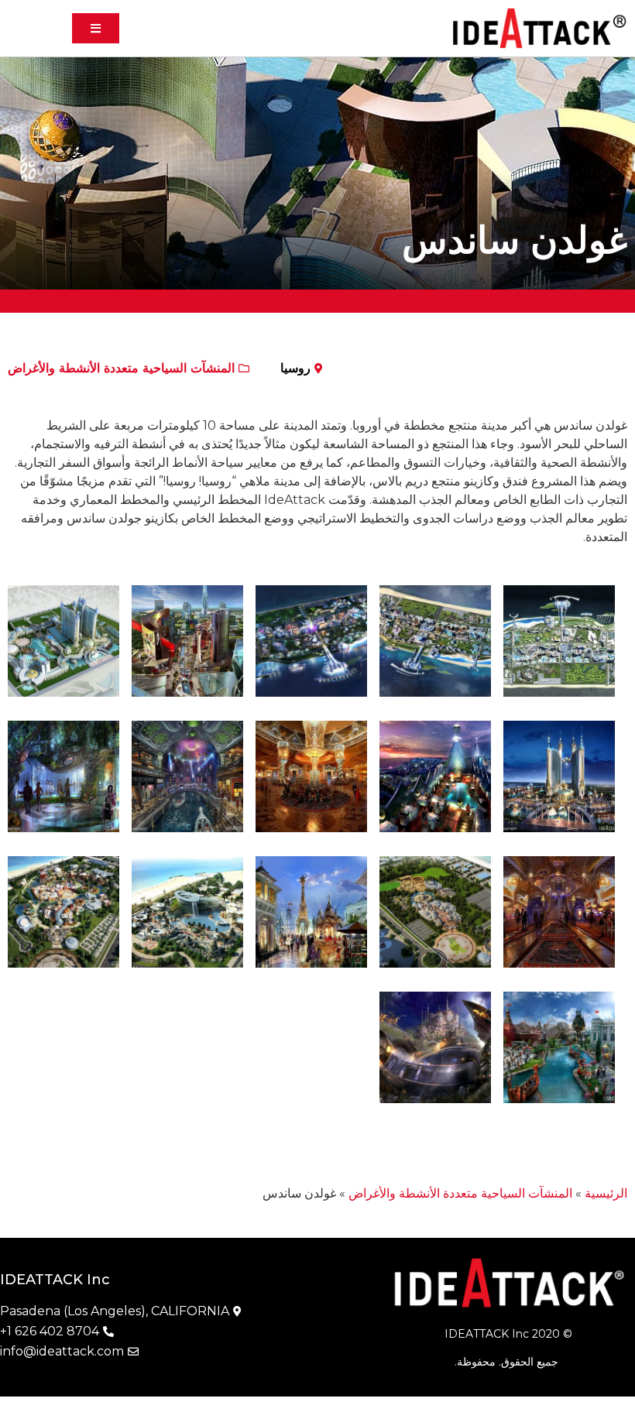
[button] (95, 28)
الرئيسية (606, 1193)
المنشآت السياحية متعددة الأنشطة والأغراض (121, 368)
